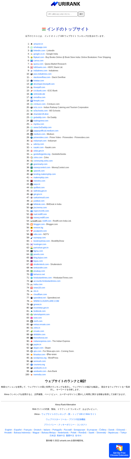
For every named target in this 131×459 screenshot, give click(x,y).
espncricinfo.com (41, 211)
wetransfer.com (40, 268)
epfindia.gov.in (40, 191)
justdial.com (39, 201)
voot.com (38, 318)
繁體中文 (70, 435)
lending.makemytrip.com (45, 174)
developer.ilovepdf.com (44, 84)
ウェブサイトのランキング (53, 414)
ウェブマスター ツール (56, 419)
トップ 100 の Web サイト (84, 414)
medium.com (44, 134)
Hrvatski (8, 433)
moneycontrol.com (51, 167)
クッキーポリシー (66, 425)
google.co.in (46, 54)
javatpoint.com (40, 231)
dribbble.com (39, 334)
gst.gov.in (38, 194)
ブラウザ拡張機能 (77, 419)
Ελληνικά (121, 430)
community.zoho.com (43, 161)
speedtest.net (47, 298)
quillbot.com (39, 187)
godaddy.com (45, 117)
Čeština (102, 430)
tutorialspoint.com (42, 314)
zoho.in (37, 328)
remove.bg (38, 227)
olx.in (36, 291)
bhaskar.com (45, 354)
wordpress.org (46, 358)
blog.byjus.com (40, 258)
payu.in (37, 184)
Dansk (111, 430)
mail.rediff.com (40, 214)
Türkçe (123, 433)
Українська (113, 433)
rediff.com (56, 221)
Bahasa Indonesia (22, 433)
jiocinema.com (40, 207)
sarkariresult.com (41, 197)
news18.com (39, 288)
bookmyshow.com (49, 241)
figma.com (38, 251)
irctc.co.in (61, 107)
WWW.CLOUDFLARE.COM (46, 301)
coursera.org (39, 364)
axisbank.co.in (40, 368)
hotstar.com (39, 81)
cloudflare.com (40, 294)
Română (82, 433)
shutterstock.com (48, 264)
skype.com (42, 348)
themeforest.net (40, 338)
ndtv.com (41, 234)
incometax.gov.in (41, 308)
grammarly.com (40, 164)
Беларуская (79, 430)
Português (57, 430)
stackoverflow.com (50, 77)
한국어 (78, 435)
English (8, 430)
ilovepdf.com (39, 87)
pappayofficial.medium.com (46, 131)
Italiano (47, 430)
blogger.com (46, 224)
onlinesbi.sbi (39, 94)
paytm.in (37, 344)
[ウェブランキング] (65, 4)
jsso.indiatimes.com (42, 74)
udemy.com (39, 144)
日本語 (53, 435)
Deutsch (37, 430)
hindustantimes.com (53, 278)
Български (92, 430)
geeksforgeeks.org (50, 154)
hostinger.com (40, 244)
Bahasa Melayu (49, 433)
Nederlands (63, 433)
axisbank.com (45, 371)
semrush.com (40, 361)
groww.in (38, 304)
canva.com (38, 60)
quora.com (50, 64)
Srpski (91, 433)
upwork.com (39, 171)
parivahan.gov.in (41, 248)
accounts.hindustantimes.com (47, 281)
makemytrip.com (41, 177)
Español (18, 430)
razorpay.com (40, 238)
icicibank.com (45, 91)
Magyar (36, 433)
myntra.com (39, 124)
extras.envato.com (42, 324)
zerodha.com (39, 97)
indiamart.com (45, 141)
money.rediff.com (41, 217)
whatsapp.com (40, 47)
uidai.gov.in (39, 151)
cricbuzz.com (46, 104)
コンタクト (82, 425)
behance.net (39, 274)
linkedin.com (44, 50)
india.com (38, 284)
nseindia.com (40, 374)
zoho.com (41, 157)
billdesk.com (47, 204)
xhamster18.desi (41, 114)
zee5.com (38, 321)
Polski (73, 433)
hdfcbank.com (48, 67)
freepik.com (39, 101)
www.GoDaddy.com (42, 127)
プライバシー (50, 425)
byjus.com (38, 261)
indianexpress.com (52, 341)
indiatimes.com (46, 70)
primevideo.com (61, 137)
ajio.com (54, 351)
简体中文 (61, 435)
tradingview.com (41, 121)
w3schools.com (47, 111)
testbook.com (40, 311)
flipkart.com (72, 57)
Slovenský (101, 433)
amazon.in (38, 44)
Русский (68, 430)
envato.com (39, 331)
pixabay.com (39, 271)
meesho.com (39, 181)
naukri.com (45, 147)
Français (28, 430)
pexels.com (39, 254)
